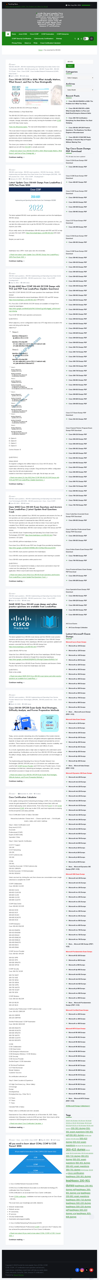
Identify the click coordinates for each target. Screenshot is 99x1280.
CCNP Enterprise (63, 34)
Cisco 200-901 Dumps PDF (78, 167)
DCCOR (28, 147)
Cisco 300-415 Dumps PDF (78, 267)
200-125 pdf (69, 1125)
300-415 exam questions (87, 1153)
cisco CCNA (23, 34)
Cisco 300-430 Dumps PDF (78, 281)
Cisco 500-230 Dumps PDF (78, 439)
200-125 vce (75, 1125)
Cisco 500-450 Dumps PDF (78, 610)
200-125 (74, 1123)
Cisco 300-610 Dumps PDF (78, 319)
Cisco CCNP (34, 34)
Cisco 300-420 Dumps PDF (78, 271)
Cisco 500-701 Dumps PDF (78, 481)
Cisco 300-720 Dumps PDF (78, 361)
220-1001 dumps (75, 1138)
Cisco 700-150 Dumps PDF (78, 495)
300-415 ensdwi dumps (75, 1153)
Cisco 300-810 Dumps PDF (78, 385)
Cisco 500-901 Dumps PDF (78, 491)
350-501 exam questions (16, 697)
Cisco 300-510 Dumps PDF (78, 300)
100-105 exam (81, 1120)
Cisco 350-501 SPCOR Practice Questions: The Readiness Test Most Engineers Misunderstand (78, 130)
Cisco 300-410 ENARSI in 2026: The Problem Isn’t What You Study (26, 6)
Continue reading (16, 157)
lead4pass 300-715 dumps (78, 1200)
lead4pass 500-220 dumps (78, 1203)
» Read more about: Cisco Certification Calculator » (26, 1123)
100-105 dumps (74, 1120)
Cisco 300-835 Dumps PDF (78, 403)
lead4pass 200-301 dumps (78, 1176)
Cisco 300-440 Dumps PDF (78, 290)
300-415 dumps (76, 1149)
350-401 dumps (82, 1163)
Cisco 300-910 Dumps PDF (78, 197)
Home (14, 34)
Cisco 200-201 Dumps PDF (78, 520)
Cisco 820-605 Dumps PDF (78, 614)
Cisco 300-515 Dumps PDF (78, 305)
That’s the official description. (18, 127)
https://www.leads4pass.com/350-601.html (39, 233)
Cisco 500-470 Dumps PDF (78, 467)
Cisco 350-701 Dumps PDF (78, 347)
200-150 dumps (82, 1125)
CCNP (59, 120)
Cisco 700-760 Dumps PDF (78, 505)
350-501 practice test (45, 699)
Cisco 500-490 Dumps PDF (78, 472)
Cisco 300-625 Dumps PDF (78, 333)
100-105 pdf (88, 1120)
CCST (50, 806)
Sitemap (59, 38)
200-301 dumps (78, 1128)
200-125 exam (88, 1123)
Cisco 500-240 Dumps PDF (78, 444)
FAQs (36, 43)
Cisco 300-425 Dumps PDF (78, 276)
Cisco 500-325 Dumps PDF (78, 453)
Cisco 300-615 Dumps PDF (78, 323)
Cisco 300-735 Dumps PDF (78, 375)
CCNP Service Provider (25, 766)
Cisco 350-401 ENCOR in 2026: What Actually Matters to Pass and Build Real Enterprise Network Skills (78, 111)
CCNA (60, 806)
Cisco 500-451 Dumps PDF (78, 458)
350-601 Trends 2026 (46, 69)
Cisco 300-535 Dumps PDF (78, 309)
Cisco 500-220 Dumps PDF (78, 600)
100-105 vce (69, 1123)
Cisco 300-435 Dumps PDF (78, 286)
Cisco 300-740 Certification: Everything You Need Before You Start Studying (79, 120)
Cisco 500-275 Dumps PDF (78, 576)
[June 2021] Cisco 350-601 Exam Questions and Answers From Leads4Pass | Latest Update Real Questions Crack (35, 509)
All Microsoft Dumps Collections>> (78, 1106)
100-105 (68, 1120)
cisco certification (76, 1173)
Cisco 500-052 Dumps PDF (78, 596)
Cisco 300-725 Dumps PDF (78, 366)
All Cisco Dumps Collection (78, 627)
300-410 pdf (78, 1145)
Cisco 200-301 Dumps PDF (78, 242)
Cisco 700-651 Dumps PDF (78, 500)
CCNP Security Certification (21, 38)
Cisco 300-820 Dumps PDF (78, 394)
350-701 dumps (73, 1170)
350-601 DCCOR (14, 66)
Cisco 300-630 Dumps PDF (78, 338)
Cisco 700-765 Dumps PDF (78, 560)
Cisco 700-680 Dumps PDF (78, 556)
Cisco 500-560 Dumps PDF (78, 477)
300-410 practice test (87, 1145)
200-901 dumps (76, 1135)
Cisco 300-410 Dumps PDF (78, 262)
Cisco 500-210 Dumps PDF (78, 434)
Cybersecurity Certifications (43, 38)
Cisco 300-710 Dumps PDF (78, 352)
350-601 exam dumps (16, 172)
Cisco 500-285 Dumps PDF (78, 580)
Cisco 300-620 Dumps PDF (78, 328)
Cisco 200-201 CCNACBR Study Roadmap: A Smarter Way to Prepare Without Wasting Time (78, 139)
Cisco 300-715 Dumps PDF (78, 356)
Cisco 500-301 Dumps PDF (78, 448)
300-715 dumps (73, 1156)
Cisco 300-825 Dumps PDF (78, 399)
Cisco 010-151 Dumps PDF (78, 419)
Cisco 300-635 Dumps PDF (78, 342)
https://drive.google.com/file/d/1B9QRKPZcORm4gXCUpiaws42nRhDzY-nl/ (33, 659)
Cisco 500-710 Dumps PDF (78, 486)
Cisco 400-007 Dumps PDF (78, 182)
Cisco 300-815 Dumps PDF (78, 389)
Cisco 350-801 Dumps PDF (78, 380)
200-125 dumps (80, 1123)
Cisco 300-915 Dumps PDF (78, 202)
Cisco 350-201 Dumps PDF (78, 540)
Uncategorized (38, 176)
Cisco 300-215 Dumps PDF (78, 536)
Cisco (18, 71)
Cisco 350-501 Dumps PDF (78, 295)
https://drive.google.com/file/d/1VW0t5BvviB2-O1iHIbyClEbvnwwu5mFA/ (32, 548)
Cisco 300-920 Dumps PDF (78, 207)
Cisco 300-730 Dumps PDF (78, 371)
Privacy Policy (17, 43)
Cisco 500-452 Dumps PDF (78, 462)
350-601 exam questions (31, 172)
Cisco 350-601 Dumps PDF (78, 314)
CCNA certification (20, 1196)
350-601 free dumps (47, 172)
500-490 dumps (85, 1170)
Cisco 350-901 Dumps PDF (78, 211)
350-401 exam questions (77, 1166)
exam (13, 64)
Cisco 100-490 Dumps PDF (78, 227)
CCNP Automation (47, 34)
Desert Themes (19, 1275)
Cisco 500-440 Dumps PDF (78, 605)
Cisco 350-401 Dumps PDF (78, 257)
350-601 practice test (31, 69)
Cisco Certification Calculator (50, 43)
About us (28, 43)
